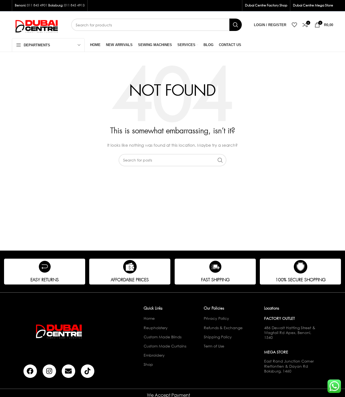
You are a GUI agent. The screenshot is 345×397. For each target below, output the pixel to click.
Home (149, 318)
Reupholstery (156, 327)
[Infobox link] (44, 271)
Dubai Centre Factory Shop (266, 5)
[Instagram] (49, 371)
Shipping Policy (218, 336)
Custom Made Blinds (162, 336)
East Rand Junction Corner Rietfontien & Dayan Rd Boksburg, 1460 (289, 366)
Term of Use (214, 346)
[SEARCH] (235, 25)
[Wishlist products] (294, 24)
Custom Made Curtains (165, 346)
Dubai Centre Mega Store (313, 5)
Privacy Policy (216, 318)
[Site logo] (37, 24)
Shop (148, 364)
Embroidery (154, 355)
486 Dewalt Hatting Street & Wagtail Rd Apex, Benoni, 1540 (289, 332)
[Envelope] (68, 371)
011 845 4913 (74, 5)
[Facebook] (30, 371)
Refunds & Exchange (223, 327)
